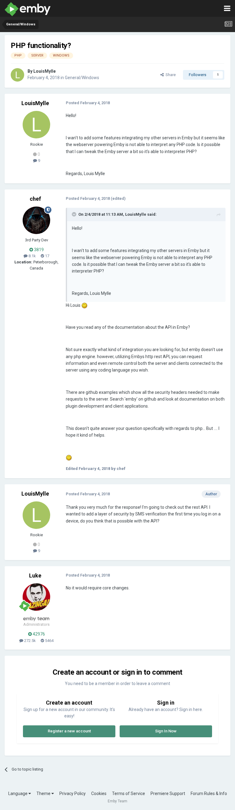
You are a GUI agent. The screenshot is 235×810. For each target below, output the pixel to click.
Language (18, 793)
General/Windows (82, 77)
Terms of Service (128, 793)
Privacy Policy (72, 793)
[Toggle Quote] (74, 214)
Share (170, 74)
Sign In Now (166, 731)
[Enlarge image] (84, 305)
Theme (43, 793)
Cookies (98, 793)
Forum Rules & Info (209, 793)
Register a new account (69, 731)
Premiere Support (168, 793)
